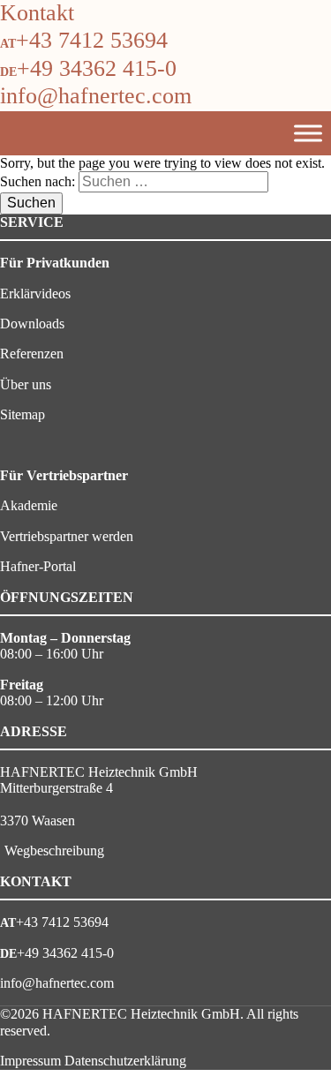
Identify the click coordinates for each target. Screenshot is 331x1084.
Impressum (30, 1060)
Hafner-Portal (38, 566)
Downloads (32, 323)
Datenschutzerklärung (125, 1060)
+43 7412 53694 (92, 40)
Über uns (25, 384)
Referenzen (32, 353)
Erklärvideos (35, 293)
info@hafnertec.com (96, 96)
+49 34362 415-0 (97, 68)
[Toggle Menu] (308, 132)
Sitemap (22, 414)
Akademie (28, 505)
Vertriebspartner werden (66, 536)
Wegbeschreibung (54, 850)
